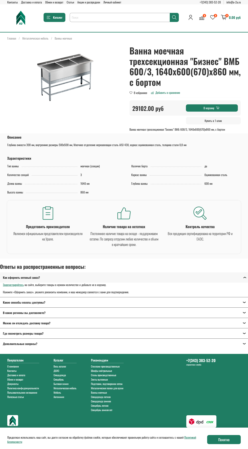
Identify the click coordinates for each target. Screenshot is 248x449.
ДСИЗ (56, 371)
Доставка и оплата (31, 2)
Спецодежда (60, 375)
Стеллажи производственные (105, 366)
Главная (11, 38)
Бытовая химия (61, 384)
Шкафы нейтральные (101, 371)
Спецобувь (59, 379)
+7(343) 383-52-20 (210, 2)
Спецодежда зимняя (101, 401)
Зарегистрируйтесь (13, 285)
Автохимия (59, 397)
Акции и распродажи (88, 2)
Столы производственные (103, 375)
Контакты (12, 2)
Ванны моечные (63, 38)
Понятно (224, 439)
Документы (13, 384)
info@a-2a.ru (233, 2)
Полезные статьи (15, 397)
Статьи (70, 2)
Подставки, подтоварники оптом (107, 384)
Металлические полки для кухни (107, 388)
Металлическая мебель (35, 38)
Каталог (57, 17)
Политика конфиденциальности (23, 388)
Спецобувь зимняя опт (101, 410)
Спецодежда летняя (101, 397)
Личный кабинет (112, 2)
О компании (13, 366)
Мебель (57, 392)
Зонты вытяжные (99, 379)
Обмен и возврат (54, 2)
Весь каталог (60, 366)
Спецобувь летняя (99, 405)
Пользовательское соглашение (22, 392)
